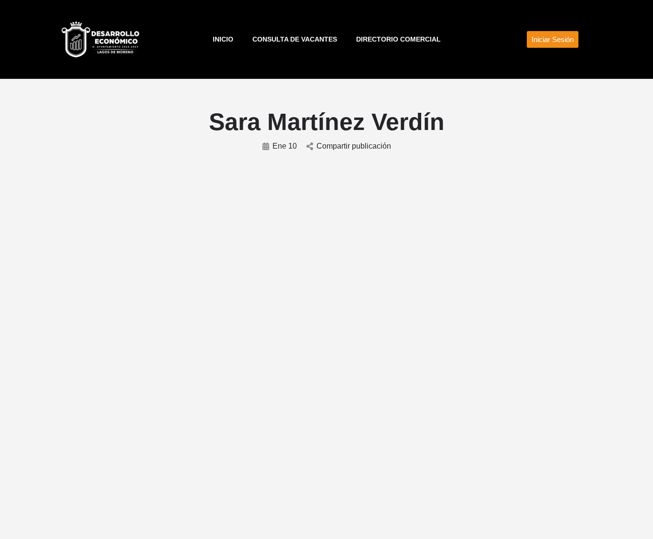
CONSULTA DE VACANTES (294, 39)
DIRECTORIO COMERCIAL (398, 39)
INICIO (223, 39)
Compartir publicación (353, 146)
